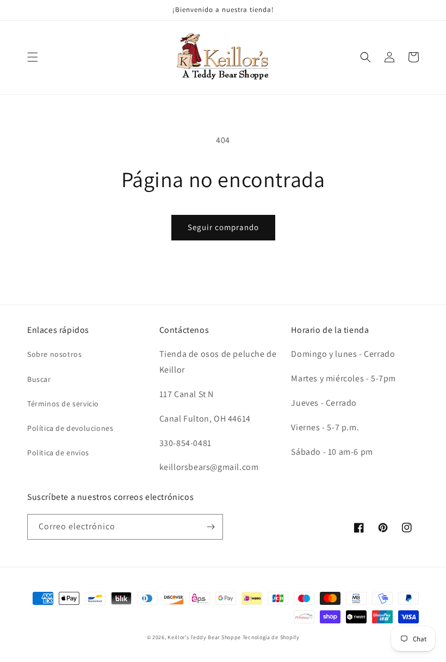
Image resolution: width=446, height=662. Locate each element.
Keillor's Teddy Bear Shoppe (204, 637)
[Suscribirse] (210, 527)
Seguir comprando (223, 227)
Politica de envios (58, 452)
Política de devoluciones (70, 428)
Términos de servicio (63, 404)
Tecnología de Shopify (271, 637)
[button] (33, 57)
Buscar (39, 379)
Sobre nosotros (54, 354)
